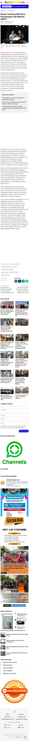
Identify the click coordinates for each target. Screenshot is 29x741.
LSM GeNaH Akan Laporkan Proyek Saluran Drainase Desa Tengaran (13, 98)
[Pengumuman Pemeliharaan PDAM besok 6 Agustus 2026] (14, 502)
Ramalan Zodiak (7, 665)
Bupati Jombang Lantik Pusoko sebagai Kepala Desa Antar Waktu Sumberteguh (14, 102)
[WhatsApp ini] (26, 281)
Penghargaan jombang (7, 269)
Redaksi (21, 714)
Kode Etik (7, 717)
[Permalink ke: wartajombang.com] (2, 22)
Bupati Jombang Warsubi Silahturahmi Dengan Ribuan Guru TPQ (6, 397)
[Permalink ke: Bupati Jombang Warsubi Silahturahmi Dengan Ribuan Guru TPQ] (7, 390)
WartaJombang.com (7, 52)
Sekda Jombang (5, 275)
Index (7, 714)
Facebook (8, 725)
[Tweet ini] (19, 281)
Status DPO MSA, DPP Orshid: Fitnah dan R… (16, 653)
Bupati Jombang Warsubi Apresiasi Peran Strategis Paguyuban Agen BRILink (20, 381)
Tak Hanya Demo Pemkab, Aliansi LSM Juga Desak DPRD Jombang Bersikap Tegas (7, 289)
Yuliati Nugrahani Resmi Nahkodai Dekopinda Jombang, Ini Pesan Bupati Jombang (7, 380)
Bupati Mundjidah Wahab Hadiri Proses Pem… (17, 647)
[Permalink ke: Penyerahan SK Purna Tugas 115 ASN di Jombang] (21, 390)
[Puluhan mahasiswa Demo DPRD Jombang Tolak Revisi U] (14, 589)
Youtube (22, 727)
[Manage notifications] (25, 737)
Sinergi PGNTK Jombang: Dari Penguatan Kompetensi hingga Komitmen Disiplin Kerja (7, 362)
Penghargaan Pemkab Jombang (9, 272)
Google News (18, 737)
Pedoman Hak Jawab (21, 719)
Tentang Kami (21, 717)
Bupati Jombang (15, 264)
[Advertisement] (14, 130)
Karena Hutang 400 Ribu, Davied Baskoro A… (13, 630)
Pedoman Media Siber (7, 719)
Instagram (8, 727)
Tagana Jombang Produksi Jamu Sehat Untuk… (17, 634)
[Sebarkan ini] (16, 281)
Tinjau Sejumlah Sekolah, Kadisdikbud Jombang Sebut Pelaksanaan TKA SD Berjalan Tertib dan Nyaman (21, 363)
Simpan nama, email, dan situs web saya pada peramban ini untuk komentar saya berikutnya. (13, 427)
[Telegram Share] (23, 281)
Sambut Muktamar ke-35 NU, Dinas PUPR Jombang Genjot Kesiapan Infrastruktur (7, 329)
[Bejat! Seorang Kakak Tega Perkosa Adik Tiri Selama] (14, 560)
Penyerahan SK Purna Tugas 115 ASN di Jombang (21, 396)
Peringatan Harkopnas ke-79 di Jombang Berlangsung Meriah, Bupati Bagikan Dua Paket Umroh (14, 108)
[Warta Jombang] (14, 2)
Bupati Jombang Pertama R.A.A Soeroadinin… (15, 641)
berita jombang (5, 264)
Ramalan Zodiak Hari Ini (10, 662)
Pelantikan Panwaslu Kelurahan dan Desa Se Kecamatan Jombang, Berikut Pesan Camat (22, 289)
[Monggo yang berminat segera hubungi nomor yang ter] (14, 531)
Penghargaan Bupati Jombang (9, 267)
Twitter (22, 725)
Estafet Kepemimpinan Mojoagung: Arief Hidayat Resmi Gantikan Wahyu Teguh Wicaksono (7, 345)
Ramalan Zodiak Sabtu (9, 673)
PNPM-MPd (18, 66)
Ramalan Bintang (8, 668)
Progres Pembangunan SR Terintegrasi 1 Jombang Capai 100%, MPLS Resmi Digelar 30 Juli (21, 312)
